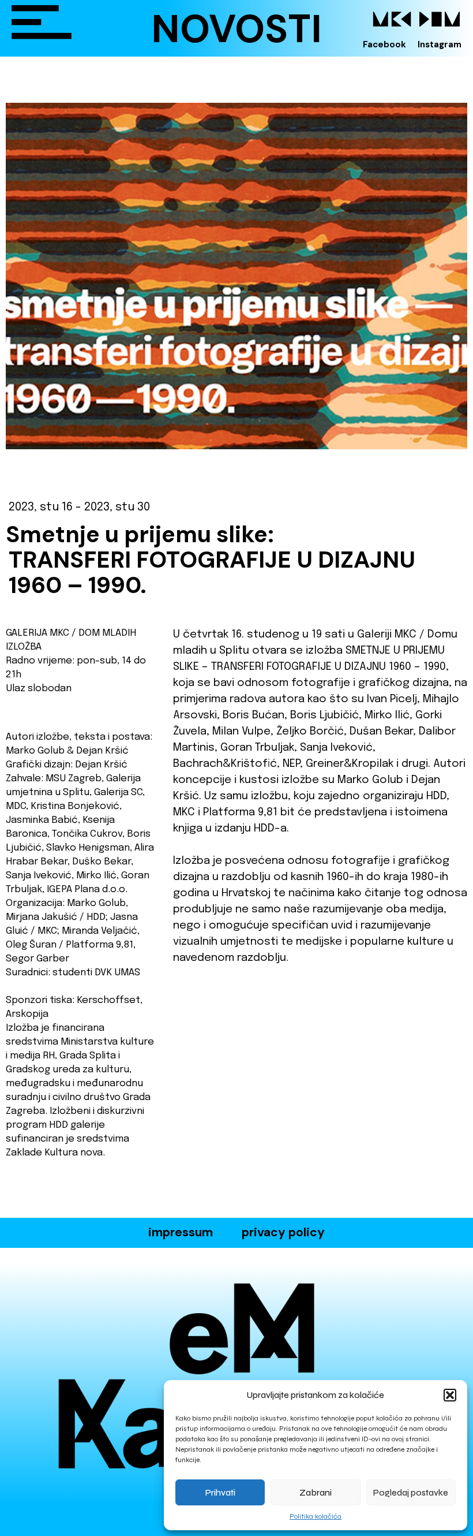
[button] (450, 1395)
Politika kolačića (315, 1516)
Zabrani (315, 1492)
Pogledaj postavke (410, 1492)
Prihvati (220, 1492)
